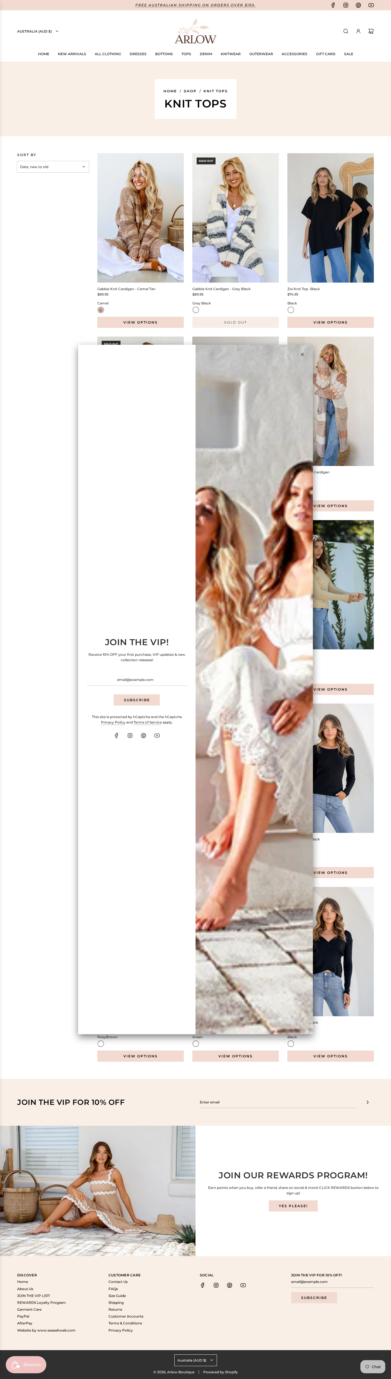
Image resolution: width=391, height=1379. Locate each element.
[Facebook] (116, 735)
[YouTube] (157, 735)
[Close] (302, 354)
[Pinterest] (143, 735)
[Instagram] (130, 735)
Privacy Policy (113, 722)
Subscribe (137, 700)
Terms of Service (148, 722)
